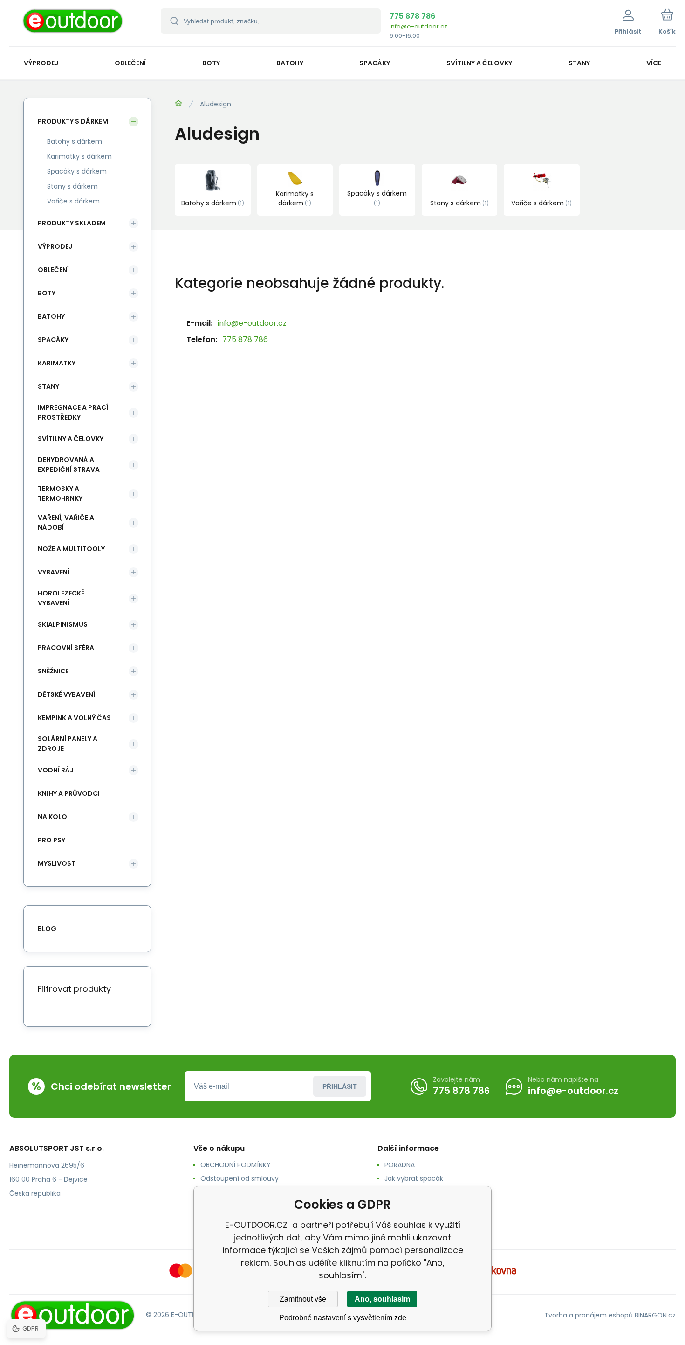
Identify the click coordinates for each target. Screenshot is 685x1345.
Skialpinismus (63, 624)
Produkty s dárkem (73, 121)
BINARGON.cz (655, 1315)
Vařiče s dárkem (73, 201)
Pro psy (51, 840)
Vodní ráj (56, 770)
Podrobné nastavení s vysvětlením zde (342, 1318)
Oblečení (53, 269)
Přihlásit (339, 1086)
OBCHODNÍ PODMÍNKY (235, 1165)
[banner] (73, 24)
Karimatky (56, 363)
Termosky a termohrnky (60, 493)
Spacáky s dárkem (77, 171)
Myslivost (56, 863)
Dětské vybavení (66, 694)
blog (47, 928)
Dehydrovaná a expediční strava (69, 464)
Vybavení (53, 572)
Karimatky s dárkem (79, 156)
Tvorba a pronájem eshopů (588, 1315)
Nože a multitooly (71, 548)
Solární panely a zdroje (67, 743)
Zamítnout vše (303, 1299)
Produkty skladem (72, 223)
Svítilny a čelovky (70, 438)
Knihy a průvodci (69, 793)
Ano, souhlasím (382, 1299)
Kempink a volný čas (74, 717)
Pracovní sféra (66, 647)
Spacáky (53, 339)
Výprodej (55, 246)
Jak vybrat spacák (413, 1178)
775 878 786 (412, 16)
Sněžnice (53, 671)
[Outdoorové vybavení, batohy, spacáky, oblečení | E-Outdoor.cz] (178, 103)
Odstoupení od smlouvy (239, 1178)
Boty (46, 293)
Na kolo (52, 816)
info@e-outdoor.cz (418, 26)
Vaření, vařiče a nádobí (66, 522)
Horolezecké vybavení (61, 598)
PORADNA (399, 1165)
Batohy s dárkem (74, 141)
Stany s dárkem (72, 186)
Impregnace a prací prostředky (73, 412)
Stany (48, 386)
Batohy (51, 316)
